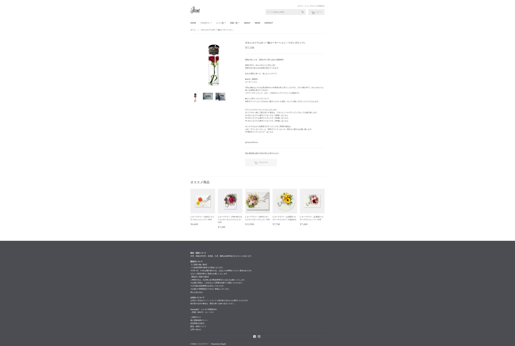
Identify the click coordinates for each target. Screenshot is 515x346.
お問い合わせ (195, 329)
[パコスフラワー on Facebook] (254, 337)
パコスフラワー (202, 344)
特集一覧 (234, 23)
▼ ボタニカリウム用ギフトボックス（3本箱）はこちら (266, 121)
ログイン (301, 6)
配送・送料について (198, 326)
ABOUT (247, 23)
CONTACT (268, 23)
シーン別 (220, 23)
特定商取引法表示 (197, 323)
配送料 (251, 153)
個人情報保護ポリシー (199, 320)
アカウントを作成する (317, 6)
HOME (193, 23)
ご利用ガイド (195, 317)
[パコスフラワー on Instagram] (259, 337)
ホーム (193, 30)
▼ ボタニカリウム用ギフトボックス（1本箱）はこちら (266, 115)
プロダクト (205, 23)
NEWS (257, 23)
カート (319, 12)
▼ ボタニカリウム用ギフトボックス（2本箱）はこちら (266, 118)
